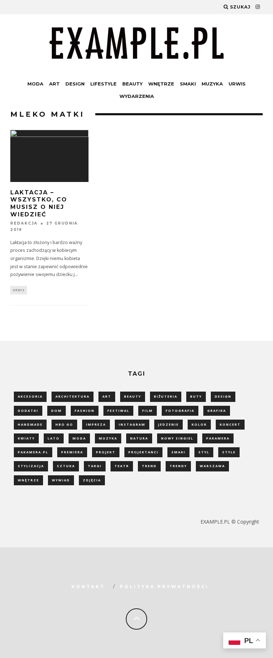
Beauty (132, 84)
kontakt (88, 586)
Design (75, 84)
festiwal (118, 410)
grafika (216, 410)
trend (149, 466)
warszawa (212, 466)
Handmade (30, 424)
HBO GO (64, 424)
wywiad (61, 480)
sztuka (66, 466)
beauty (132, 396)
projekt (106, 452)
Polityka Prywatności (164, 586)
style (229, 452)
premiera (72, 452)
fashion (85, 410)
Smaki (188, 84)
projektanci (143, 452)
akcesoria (30, 396)
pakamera (218, 438)
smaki (178, 452)
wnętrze (28, 480)
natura (139, 438)
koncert (230, 424)
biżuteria (165, 396)
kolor (199, 424)
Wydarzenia (136, 96)
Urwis (237, 84)
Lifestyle (103, 84)
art (106, 396)
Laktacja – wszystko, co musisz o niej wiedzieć (38, 203)
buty (196, 396)
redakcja (24, 223)
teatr (121, 466)
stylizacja (31, 466)
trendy (178, 466)
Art (54, 84)
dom (56, 410)
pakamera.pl (33, 452)
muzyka (108, 438)
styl (203, 452)
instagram (132, 424)
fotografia (180, 410)
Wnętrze (161, 84)
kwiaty (26, 438)
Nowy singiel (177, 438)
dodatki (28, 410)
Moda (35, 84)
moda (79, 438)
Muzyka (212, 84)
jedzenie (168, 424)
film (147, 410)
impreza (96, 424)
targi (95, 466)
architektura (72, 396)
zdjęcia (92, 480)
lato (54, 438)
